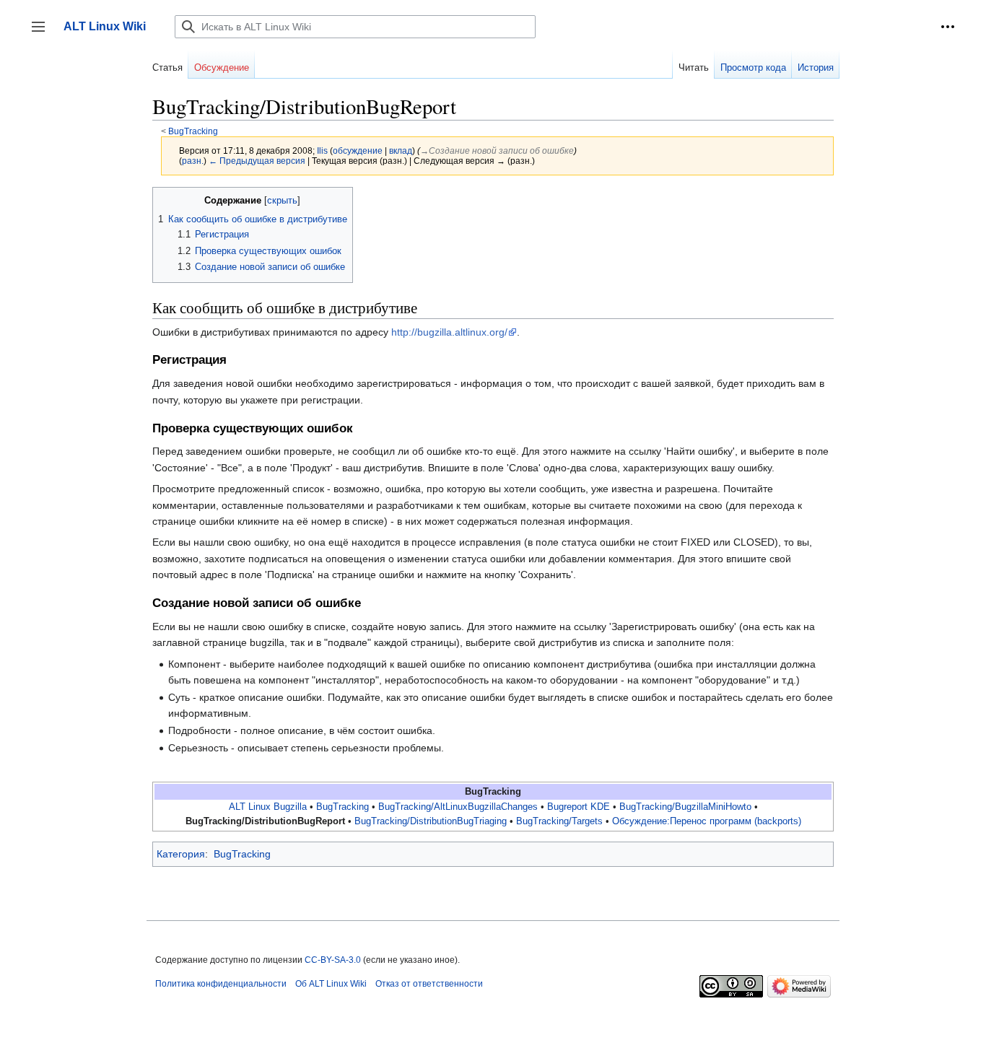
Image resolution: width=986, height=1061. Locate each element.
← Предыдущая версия (257, 160)
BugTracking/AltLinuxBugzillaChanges (458, 807)
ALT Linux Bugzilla (268, 807)
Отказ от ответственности (429, 984)
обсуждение (358, 150)
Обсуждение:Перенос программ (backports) (706, 821)
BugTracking (193, 131)
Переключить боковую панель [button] (43, 33)
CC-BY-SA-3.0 (333, 960)
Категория (181, 854)
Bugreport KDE (578, 807)
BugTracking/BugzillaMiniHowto (685, 807)
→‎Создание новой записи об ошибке (497, 150)
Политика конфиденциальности (221, 984)
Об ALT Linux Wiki (331, 984)
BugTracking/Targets (559, 821)
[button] (947, 26)
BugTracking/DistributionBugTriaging (430, 821)
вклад (400, 150)
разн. (193, 160)
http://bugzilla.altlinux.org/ (449, 332)
